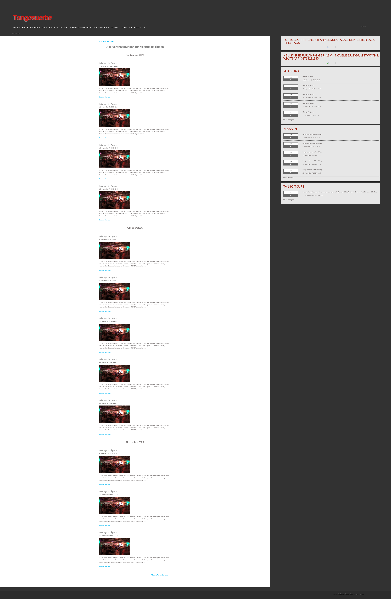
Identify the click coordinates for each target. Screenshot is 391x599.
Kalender (19, 27)
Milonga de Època (108, 63)
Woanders (100, 27)
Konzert (64, 27)
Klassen (33, 27)
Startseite (14, 33)
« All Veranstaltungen (106, 41)
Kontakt (138, 27)
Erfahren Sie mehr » (105, 97)
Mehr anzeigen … (289, 120)
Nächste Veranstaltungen (160, 575)
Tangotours (120, 27)
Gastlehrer (81, 27)
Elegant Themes (344, 594)
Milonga (48, 27)
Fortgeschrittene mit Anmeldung (312, 134)
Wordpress (360, 594)
